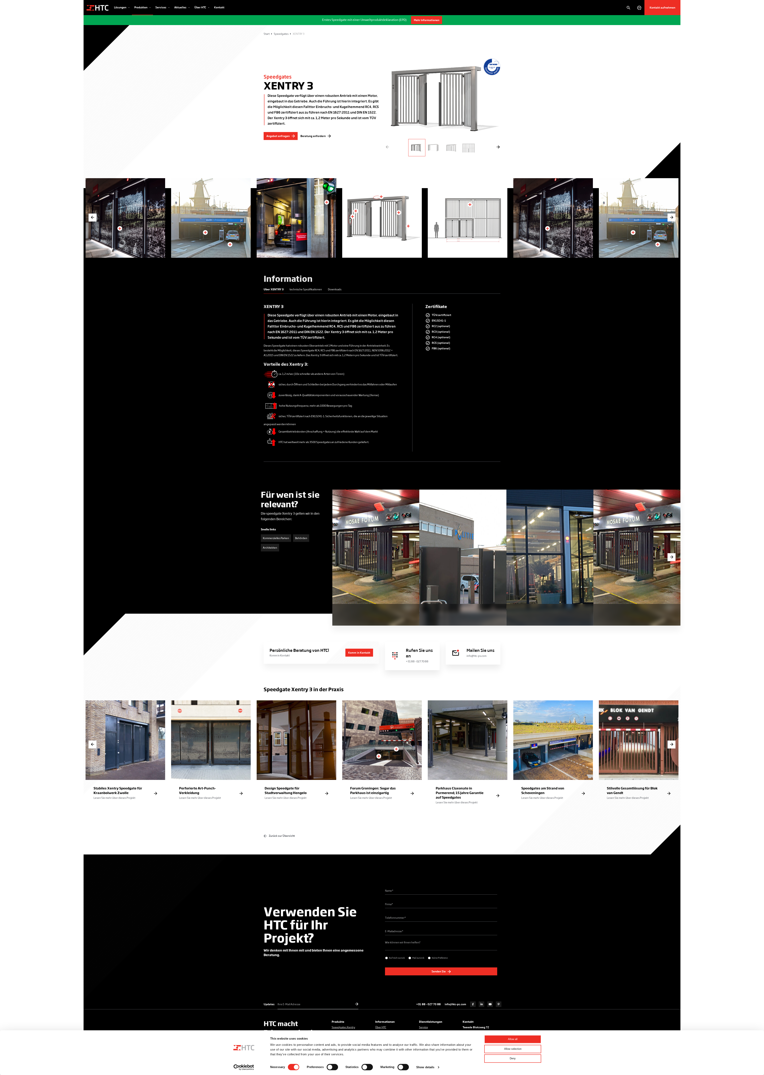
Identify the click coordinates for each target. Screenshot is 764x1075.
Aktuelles (180, 7)
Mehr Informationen (426, 20)
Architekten (270, 547)
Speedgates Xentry (343, 1027)
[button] (497, 147)
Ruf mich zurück (397, 957)
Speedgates (281, 34)
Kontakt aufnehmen (662, 7)
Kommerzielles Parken (276, 538)
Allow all (512, 1039)
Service (423, 1027)
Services (161, 7)
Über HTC (200, 7)
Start (267, 34)
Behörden (301, 538)
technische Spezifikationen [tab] (305, 289)
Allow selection (512, 1048)
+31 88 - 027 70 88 (428, 1004)
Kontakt (219, 7)
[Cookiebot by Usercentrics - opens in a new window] (243, 1067)
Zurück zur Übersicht (281, 836)
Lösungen (120, 7)
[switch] (332, 1067)
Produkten (141, 7)
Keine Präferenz (440, 957)
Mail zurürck (418, 957)
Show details (425, 1067)
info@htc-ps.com (455, 1004)
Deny (513, 1058)
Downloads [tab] (334, 289)
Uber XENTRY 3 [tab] (274, 289)
